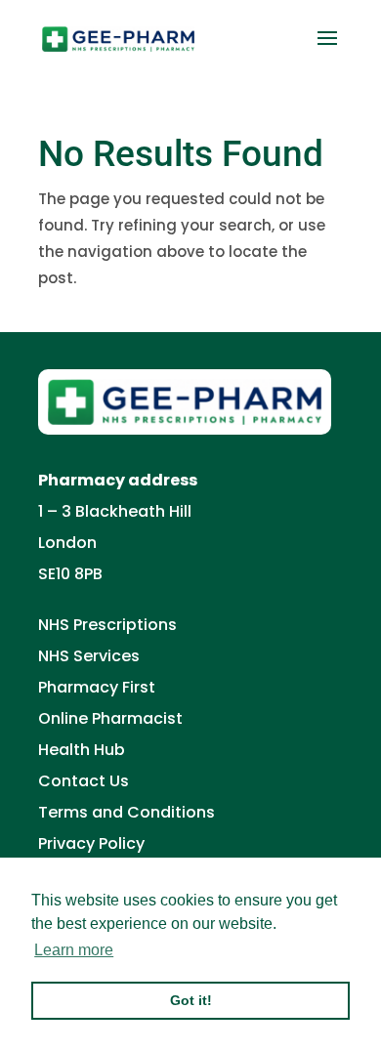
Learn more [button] (73, 950)
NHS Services (89, 656)
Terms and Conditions (126, 812)
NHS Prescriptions (107, 624)
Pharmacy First (96, 687)
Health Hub (81, 749)
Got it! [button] (191, 1000)
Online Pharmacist (110, 718)
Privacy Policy (91, 843)
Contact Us (83, 781)
